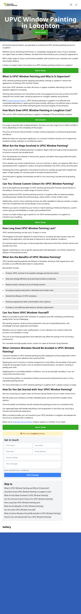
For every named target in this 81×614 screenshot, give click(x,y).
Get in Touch (40, 70)
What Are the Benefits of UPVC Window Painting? (23, 506)
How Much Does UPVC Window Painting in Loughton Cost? (27, 492)
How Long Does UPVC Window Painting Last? (22, 502)
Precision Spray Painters (16, 100)
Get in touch (40, 32)
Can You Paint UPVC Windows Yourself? (20, 510)
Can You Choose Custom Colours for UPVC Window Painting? (28, 499)
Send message (33, 475)
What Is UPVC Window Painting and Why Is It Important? (26, 488)
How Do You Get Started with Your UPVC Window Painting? (27, 517)
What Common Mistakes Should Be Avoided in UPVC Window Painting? (32, 513)
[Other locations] (71, 5)
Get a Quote (40, 120)
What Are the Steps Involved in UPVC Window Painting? (26, 495)
